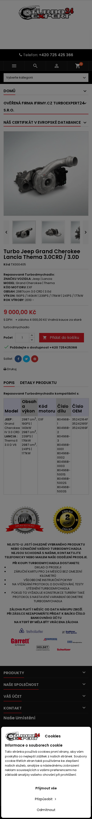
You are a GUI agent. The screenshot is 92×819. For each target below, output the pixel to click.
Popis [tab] (9, 382)
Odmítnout (46, 809)
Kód (7, 264)
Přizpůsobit (44, 799)
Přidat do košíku (61, 337)
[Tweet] (26, 358)
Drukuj (10, 369)
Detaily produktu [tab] (38, 382)
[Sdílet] (18, 358)
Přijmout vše (46, 788)
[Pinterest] (34, 358)
